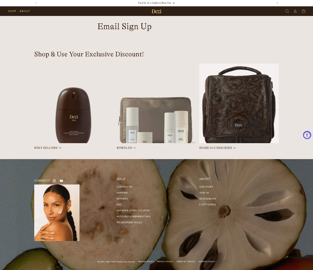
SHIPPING (122, 192)
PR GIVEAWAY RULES (129, 222)
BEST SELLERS (45, 147)
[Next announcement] (277, 3)
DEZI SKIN (111, 262)
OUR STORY (206, 186)
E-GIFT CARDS (207, 204)
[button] (14, 11)
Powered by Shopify (125, 262)
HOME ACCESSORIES (215, 147)
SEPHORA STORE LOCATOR (133, 210)
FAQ (119, 204)
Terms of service (185, 261)
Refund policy (146, 261)
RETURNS (122, 198)
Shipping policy (206, 261)
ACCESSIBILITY (207, 198)
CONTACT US (124, 186)
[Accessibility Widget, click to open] (307, 135)
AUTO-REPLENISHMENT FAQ (134, 216)
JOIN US (204, 192)
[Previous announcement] (36, 3)
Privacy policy (165, 261)
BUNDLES (124, 147)
